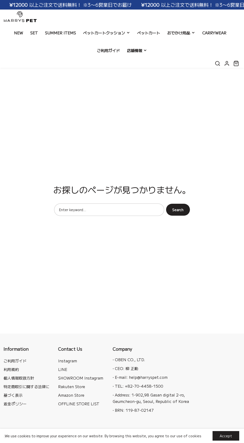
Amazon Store (71, 395)
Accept (226, 435)
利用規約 (11, 369)
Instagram (67, 361)
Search (177, 209)
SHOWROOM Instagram (80, 378)
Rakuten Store (71, 386)
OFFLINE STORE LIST (78, 404)
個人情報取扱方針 (19, 378)
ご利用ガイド (15, 361)
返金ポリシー (15, 404)
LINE (62, 369)
